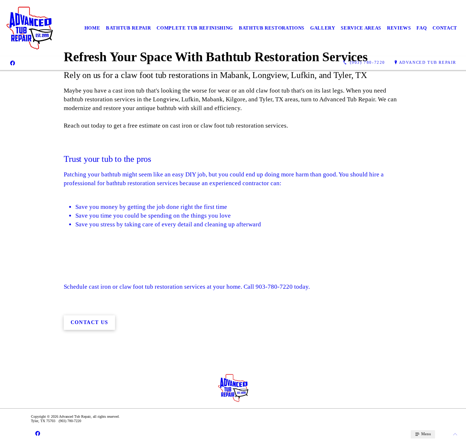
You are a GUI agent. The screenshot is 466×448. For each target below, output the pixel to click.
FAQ (421, 28)
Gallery (322, 28)
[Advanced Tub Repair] (29, 28)
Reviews (399, 28)
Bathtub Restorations (271, 28)
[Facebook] (12, 63)
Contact (445, 28)
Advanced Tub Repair (427, 62)
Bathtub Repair (128, 28)
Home (92, 28)
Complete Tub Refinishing (195, 28)
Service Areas (361, 28)
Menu (425, 434)
